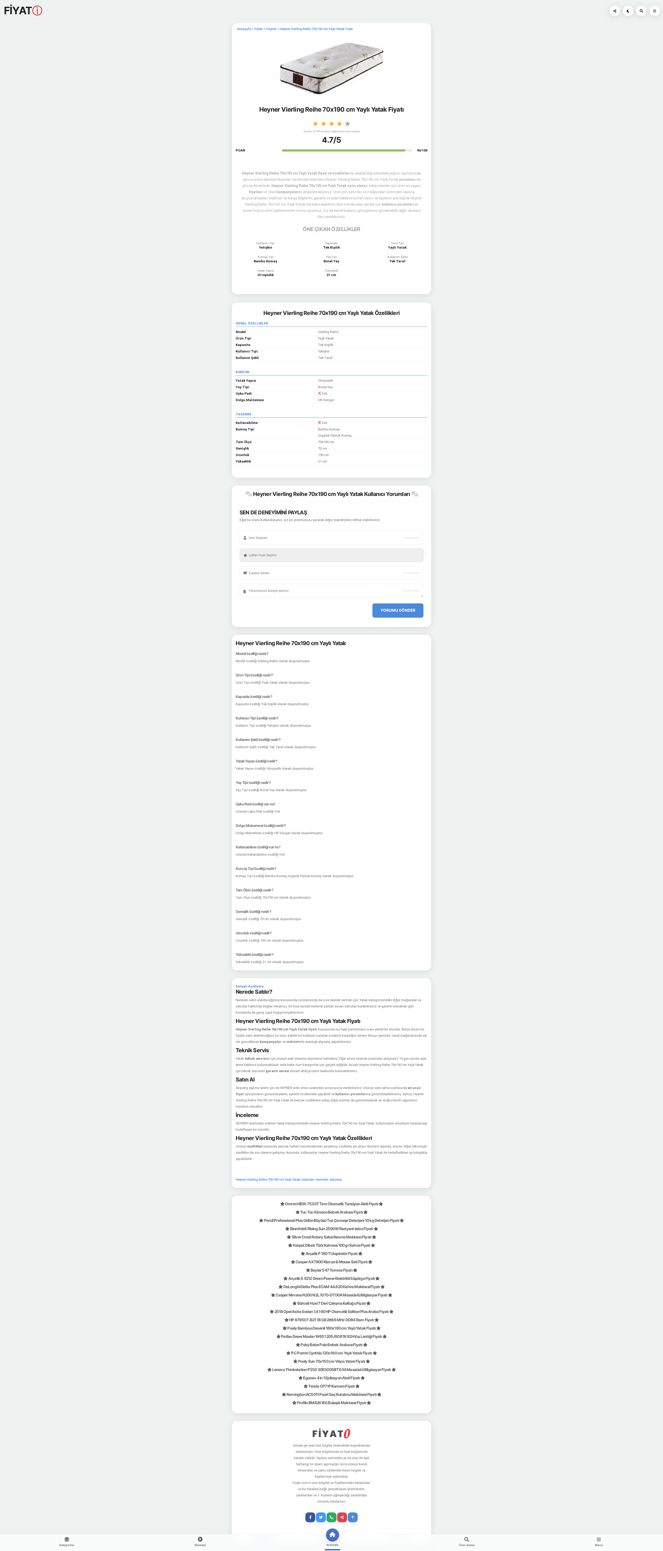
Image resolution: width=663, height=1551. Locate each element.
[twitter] (321, 1517)
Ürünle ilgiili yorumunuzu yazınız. (267, 582)
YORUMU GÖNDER (397, 610)
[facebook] (310, 1517)
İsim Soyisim (255, 529)
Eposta (251, 565)
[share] (342, 1517)
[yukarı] (353, 1517)
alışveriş (336, 1179)
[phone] (331, 1517)
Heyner (271, 29)
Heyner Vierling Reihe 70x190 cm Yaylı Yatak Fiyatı (316, 29)
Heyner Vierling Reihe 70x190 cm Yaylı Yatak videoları (275, 1179)
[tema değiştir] (628, 11)
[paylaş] (615, 11)
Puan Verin (253, 547)
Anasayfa (244, 29)
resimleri (321, 1179)
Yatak (258, 29)
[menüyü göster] (641, 11)
